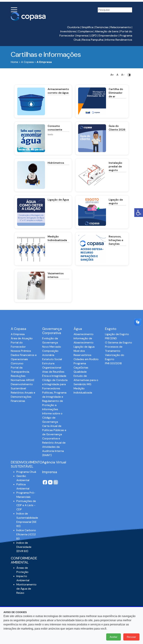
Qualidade (80, 372)
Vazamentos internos (56, 275)
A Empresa (18, 334)
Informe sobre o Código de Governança (52, 418)
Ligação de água (84, 347)
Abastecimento (83, 334)
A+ (112, 74)
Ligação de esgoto (116, 201)
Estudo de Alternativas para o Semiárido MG (86, 380)
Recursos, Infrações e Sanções (116, 240)
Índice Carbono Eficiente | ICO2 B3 (26, 534)
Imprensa (82, 35)
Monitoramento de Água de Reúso (26, 589)
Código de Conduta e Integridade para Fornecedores (54, 384)
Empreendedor (108, 35)
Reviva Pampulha (92, 40)
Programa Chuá (26, 472)
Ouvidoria (73, 27)
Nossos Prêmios (21, 351)
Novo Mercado (51, 347)
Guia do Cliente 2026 (117, 127)
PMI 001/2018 (113, 363)
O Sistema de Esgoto (118, 342)
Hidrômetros (56, 163)
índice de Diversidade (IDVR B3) (23, 547)
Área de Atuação (22, 338)
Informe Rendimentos (118, 40)
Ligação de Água (58, 199)
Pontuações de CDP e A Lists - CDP (26, 505)
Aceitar (113, 636)
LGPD (93, 35)
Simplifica (87, 27)
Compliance (85, 31)
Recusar (131, 636)
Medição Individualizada (57, 238)
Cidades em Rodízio (86, 359)
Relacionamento (120, 27)
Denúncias (101, 27)
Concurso (17, 363)
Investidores (68, 31)
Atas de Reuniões (53, 372)
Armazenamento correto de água (58, 91)
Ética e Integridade (54, 376)
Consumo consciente (55, 127)
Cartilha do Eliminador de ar (116, 92)
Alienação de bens (106, 31)
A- (123, 74)
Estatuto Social (52, 359)
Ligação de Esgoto (117, 334)
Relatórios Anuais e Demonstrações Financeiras (23, 397)
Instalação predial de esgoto (115, 166)
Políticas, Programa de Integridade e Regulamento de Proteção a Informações (54, 401)
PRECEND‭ (111, 338)
